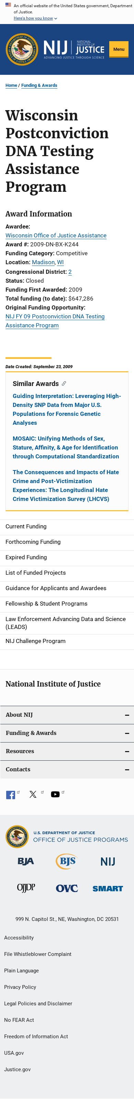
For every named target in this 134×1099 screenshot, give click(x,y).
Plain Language (21, 971)
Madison (43, 262)
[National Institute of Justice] (108, 867)
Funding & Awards (39, 85)
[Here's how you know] (67, 12)
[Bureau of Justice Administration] (26, 867)
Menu (118, 49)
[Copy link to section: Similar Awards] (62, 382)
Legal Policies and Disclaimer (38, 1004)
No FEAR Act (19, 1020)
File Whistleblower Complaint (37, 954)
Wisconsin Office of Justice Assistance (56, 235)
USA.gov (14, 1053)
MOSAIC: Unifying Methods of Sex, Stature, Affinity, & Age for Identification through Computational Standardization (66, 447)
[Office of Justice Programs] (21, 49)
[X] (35, 796)
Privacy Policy (20, 987)
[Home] (74, 49)
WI (60, 262)
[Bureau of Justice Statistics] (67, 871)
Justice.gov (17, 1069)
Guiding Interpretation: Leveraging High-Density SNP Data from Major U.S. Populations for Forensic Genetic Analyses (67, 409)
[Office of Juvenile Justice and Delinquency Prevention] (26, 894)
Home (11, 85)
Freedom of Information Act (36, 1036)
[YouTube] (57, 796)
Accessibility (19, 938)
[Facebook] (13, 796)
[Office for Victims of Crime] (67, 893)
